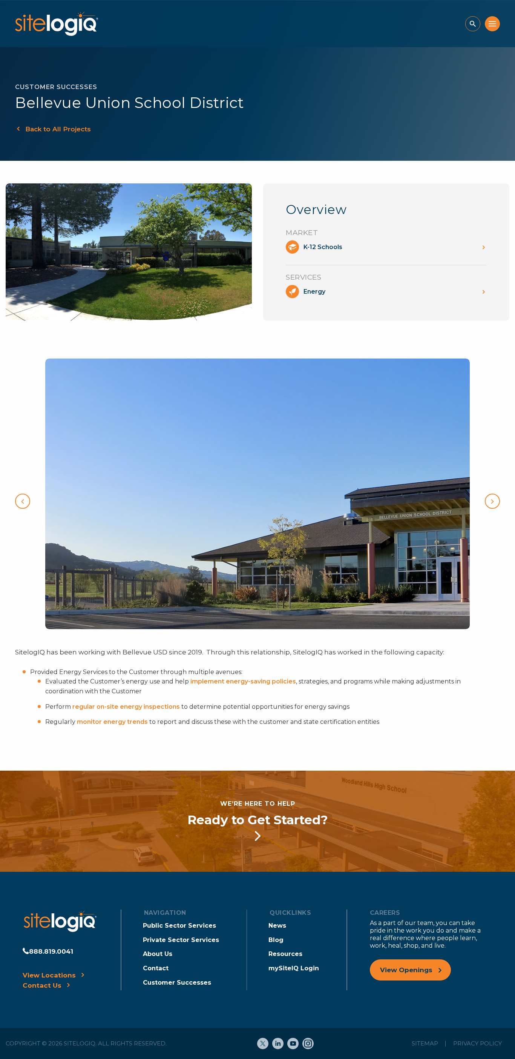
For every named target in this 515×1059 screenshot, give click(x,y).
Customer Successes (177, 982)
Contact (156, 968)
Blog (276, 940)
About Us (157, 953)
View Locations (49, 975)
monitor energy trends (112, 721)
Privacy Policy (477, 1043)
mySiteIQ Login (293, 968)
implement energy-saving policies (243, 681)
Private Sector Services (181, 940)
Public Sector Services (179, 925)
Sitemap (425, 1043)
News (277, 925)
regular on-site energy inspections (126, 706)
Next (492, 501)
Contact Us (42, 985)
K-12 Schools (322, 247)
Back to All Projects (58, 129)
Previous (22, 501)
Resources (285, 953)
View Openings (406, 970)
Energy (314, 291)
